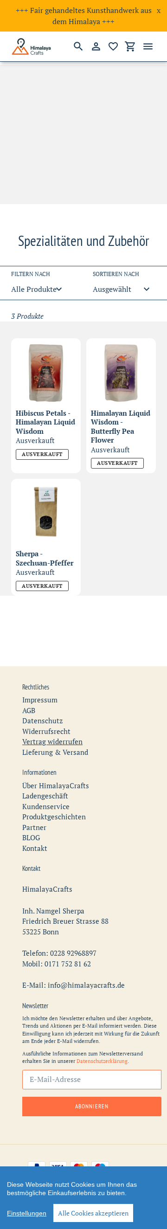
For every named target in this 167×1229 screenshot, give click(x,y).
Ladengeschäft (45, 795)
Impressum (40, 699)
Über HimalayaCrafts (55, 785)
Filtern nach (30, 273)
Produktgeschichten (54, 816)
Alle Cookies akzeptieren (93, 1213)
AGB (28, 710)
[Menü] (148, 46)
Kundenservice (46, 806)
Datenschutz (42, 720)
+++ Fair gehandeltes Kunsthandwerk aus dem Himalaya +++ (84, 15)
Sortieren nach (116, 273)
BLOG (31, 837)
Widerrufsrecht (46, 731)
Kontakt (34, 848)
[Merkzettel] (113, 46)
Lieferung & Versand (55, 752)
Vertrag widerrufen (52, 741)
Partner (34, 827)
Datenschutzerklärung (102, 1061)
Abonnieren (91, 1106)
